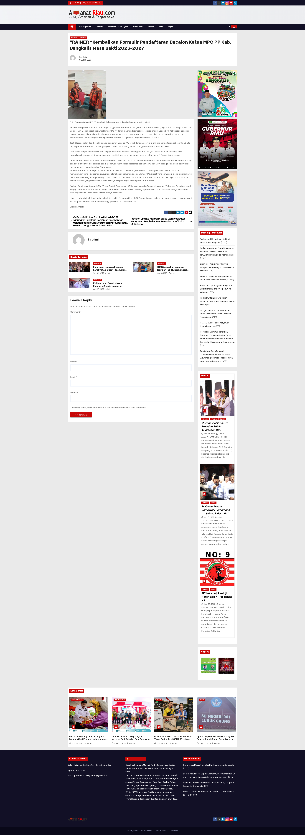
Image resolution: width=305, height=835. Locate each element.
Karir (161, 27)
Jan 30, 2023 (210, 434)
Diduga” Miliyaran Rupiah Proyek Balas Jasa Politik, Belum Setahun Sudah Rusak (215, 314)
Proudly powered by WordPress (139, 831)
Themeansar (173, 831)
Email (73, 377)
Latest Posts (137, 758)
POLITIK (222, 419)
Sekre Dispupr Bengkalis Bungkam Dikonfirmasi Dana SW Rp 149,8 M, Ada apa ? (216, 289)
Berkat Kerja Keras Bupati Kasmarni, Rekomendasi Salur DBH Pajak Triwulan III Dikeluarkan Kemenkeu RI (217, 251)
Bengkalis (74, 37)
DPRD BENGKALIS (77, 700)
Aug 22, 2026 (78, 743)
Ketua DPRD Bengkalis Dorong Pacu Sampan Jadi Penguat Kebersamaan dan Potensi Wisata (88, 739)
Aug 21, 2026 (98, 273)
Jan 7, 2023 (209, 517)
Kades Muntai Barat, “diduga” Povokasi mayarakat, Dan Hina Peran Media (217, 301)
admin (84, 57)
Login (170, 27)
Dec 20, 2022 (210, 604)
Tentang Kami (84, 27)
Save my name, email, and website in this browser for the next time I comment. (109, 407)
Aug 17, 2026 (98, 289)
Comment (75, 312)
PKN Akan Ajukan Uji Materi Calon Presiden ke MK (216, 597)
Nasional (214, 419)
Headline (83, 37)
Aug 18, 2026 (162, 273)
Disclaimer (138, 27)
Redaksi (99, 27)
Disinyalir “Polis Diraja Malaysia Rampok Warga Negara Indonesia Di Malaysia (217, 267)
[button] (229, 26)
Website (74, 392)
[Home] (72, 27)
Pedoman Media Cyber (118, 27)
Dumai (159, 700)
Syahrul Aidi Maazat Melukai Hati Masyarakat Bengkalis (208, 765)
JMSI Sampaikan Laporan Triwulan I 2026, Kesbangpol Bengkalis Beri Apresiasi (172, 270)
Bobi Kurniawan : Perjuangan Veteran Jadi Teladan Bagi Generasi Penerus (130, 739)
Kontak (151, 27)
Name (73, 361)
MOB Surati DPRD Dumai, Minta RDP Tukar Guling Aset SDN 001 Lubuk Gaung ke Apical (172, 739)
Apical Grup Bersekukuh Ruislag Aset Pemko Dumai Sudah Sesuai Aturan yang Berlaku (216, 739)
